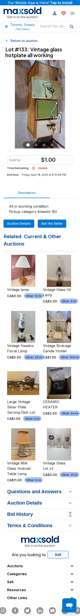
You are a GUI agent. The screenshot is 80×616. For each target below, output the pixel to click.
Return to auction (24, 41)
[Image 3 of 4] (44, 145)
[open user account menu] (54, 13)
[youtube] (52, 610)
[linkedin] (40, 610)
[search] (71, 26)
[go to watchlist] (63, 13)
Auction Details (19, 223)
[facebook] (15, 610)
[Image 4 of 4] (52, 145)
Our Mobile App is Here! (40, 2)
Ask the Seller (52, 223)
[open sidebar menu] (72, 13)
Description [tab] (27, 193)
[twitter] (27, 610)
